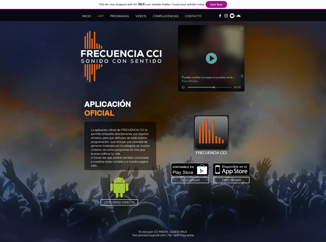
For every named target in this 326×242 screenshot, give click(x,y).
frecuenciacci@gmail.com (149, 235)
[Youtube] (232, 15)
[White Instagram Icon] (226, 15)
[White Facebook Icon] (220, 15)
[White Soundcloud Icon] (238, 15)
